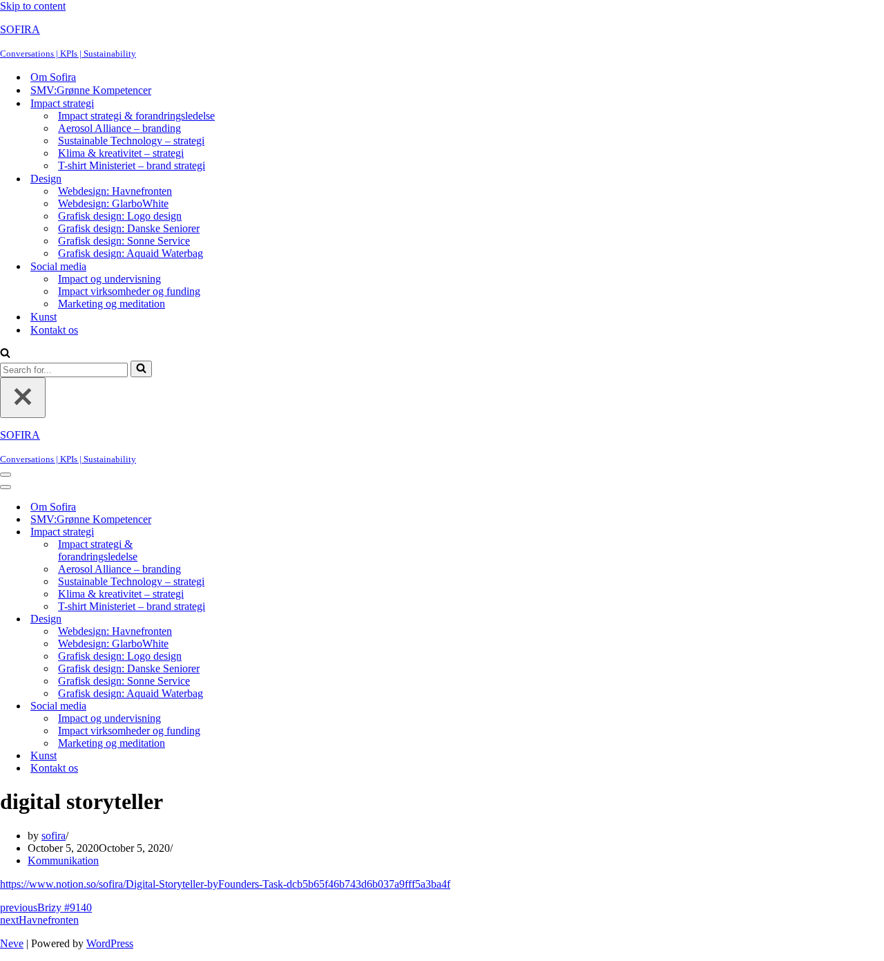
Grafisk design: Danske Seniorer (129, 228)
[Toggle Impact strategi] (242, 532)
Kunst (43, 317)
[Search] (5, 354)
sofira (53, 835)
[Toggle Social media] (242, 706)
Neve (11, 943)
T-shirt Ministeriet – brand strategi (131, 165)
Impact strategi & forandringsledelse (136, 116)
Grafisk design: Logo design (120, 216)
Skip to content (33, 6)
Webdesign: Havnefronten (115, 191)
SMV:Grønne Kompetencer (90, 90)
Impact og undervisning (109, 279)
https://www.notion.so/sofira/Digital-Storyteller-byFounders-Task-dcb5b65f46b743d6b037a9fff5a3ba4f (225, 884)
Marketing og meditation (111, 304)
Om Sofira (53, 77)
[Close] (23, 397)
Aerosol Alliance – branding (119, 128)
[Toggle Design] (242, 619)
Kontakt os (54, 330)
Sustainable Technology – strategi (131, 140)
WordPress (109, 943)
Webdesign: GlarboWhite (113, 203)
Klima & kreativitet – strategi (121, 153)
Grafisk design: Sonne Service (124, 241)
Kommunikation (63, 860)
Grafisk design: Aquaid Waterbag (130, 253)
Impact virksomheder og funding (129, 291)
